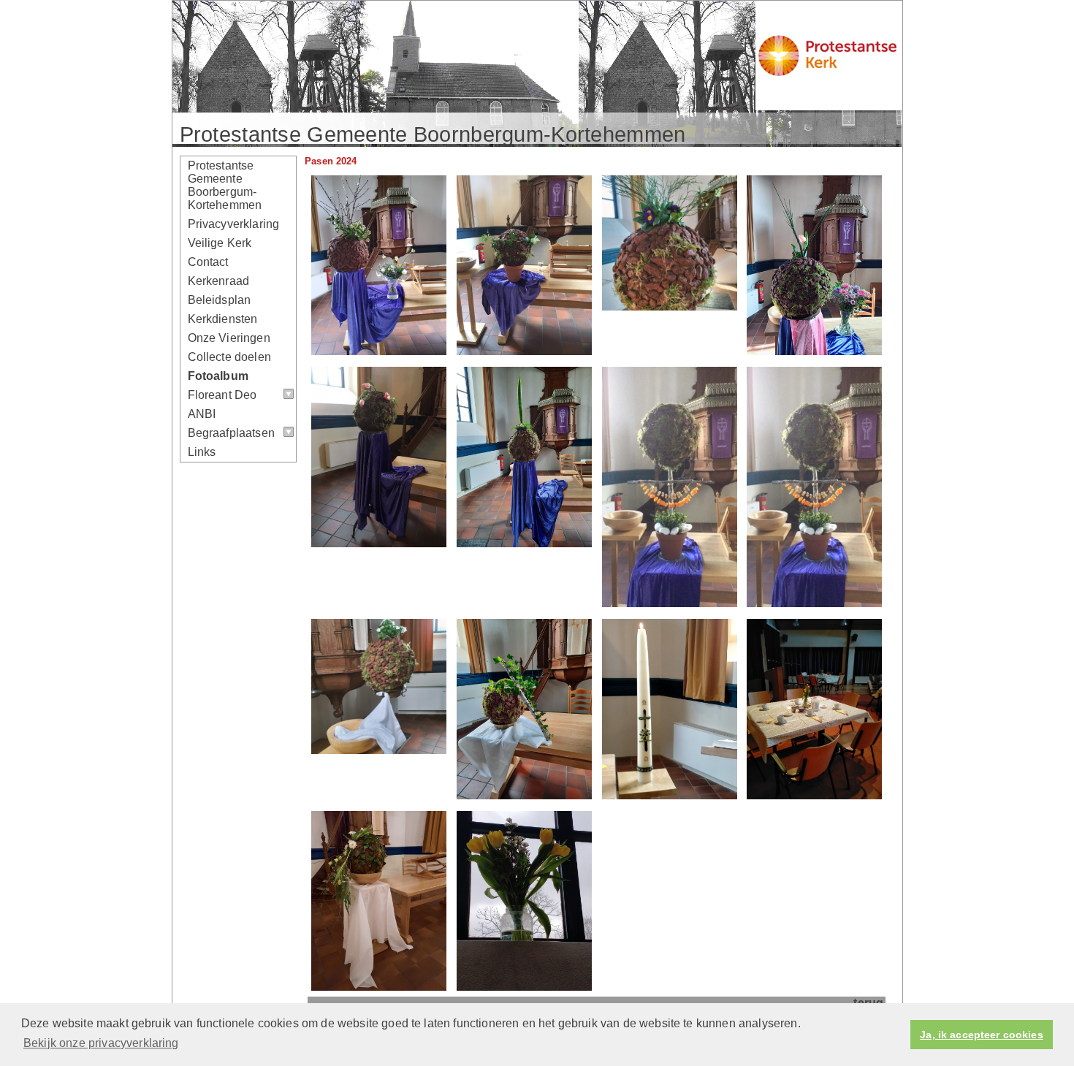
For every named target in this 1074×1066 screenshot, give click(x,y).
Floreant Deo (222, 395)
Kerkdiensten (223, 319)
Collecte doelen (229, 357)
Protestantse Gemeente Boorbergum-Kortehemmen (225, 185)
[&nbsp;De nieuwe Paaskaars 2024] (669, 795)
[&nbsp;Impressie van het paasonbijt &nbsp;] (814, 795)
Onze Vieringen (229, 338)
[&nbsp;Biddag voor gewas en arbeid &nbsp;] (378, 543)
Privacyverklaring (234, 224)
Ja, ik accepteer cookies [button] (981, 1034)
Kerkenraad (219, 281)
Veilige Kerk (220, 243)
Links (202, 452)
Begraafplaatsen (231, 433)
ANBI (202, 414)
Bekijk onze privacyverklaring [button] (101, 1043)
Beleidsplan (219, 300)
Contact (208, 262)
